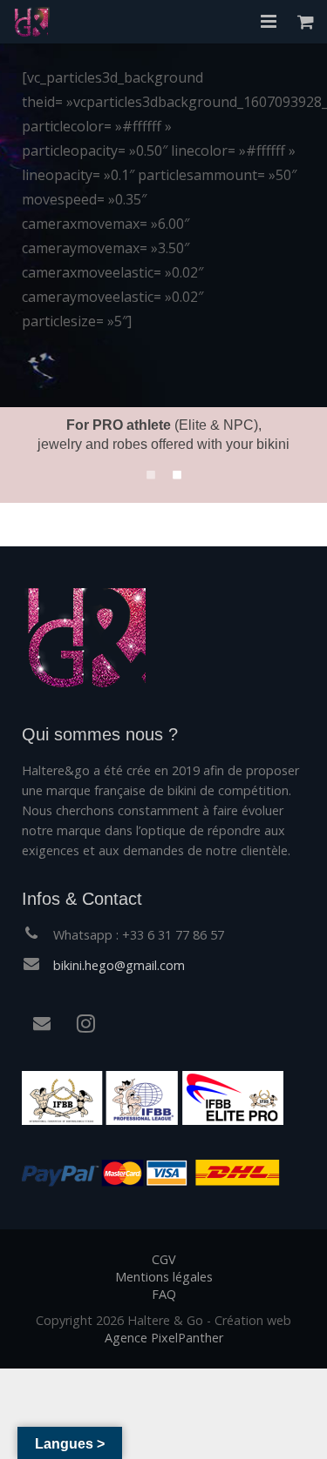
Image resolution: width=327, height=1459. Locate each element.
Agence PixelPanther (164, 1337)
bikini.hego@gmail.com (119, 965)
